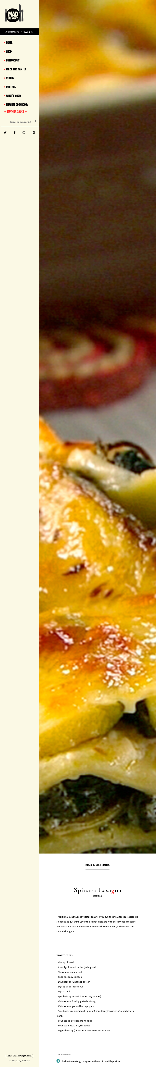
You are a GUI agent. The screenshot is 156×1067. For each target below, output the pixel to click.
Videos (10, 78)
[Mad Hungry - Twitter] (5, 133)
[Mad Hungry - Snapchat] (34, 133)
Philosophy (13, 60)
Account (12, 32)
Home (9, 43)
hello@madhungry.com (19, 1055)
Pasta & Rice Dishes (97, 865)
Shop (9, 52)
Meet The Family (16, 69)
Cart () (28, 32)
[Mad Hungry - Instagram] (24, 133)
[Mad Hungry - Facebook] (15, 133)
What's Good (13, 96)
